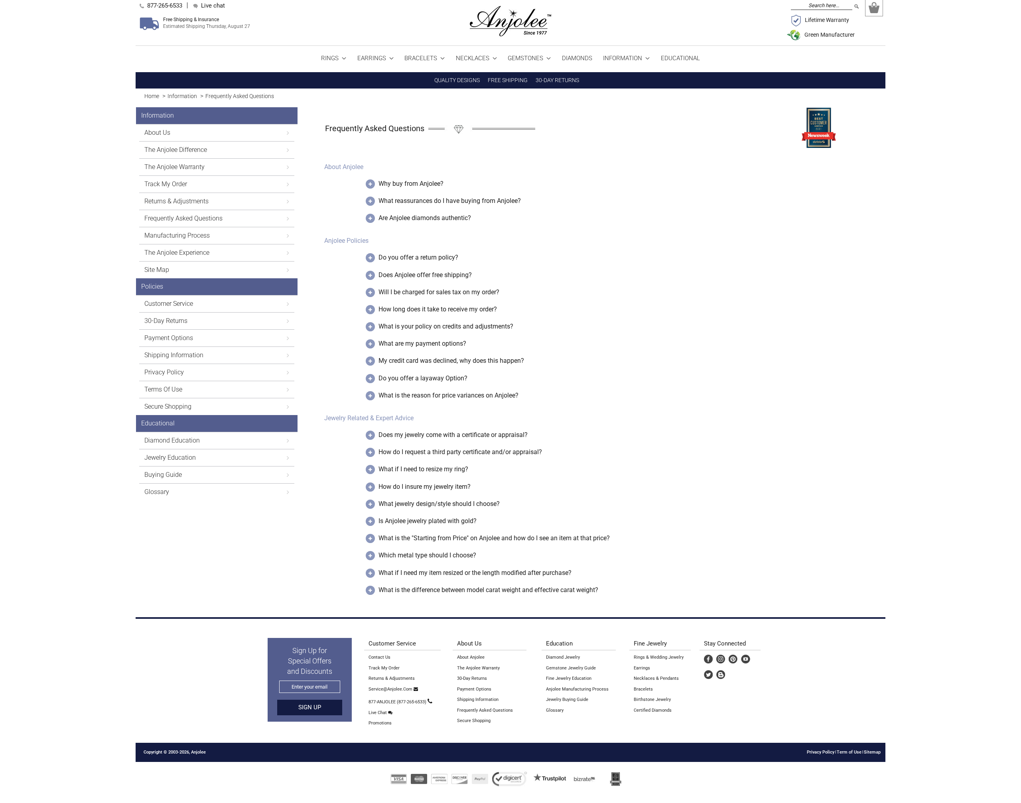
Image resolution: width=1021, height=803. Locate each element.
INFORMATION (623, 58)
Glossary (555, 710)
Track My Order (384, 668)
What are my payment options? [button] (422, 343)
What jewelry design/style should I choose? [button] (439, 504)
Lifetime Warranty (827, 20)
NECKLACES (473, 58)
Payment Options (474, 689)
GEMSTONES (526, 58)
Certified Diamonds (653, 710)
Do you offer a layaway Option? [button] (422, 378)
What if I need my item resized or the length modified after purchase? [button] (475, 573)
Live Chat (378, 712)
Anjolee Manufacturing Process (577, 689)
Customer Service (392, 643)
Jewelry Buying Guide (567, 699)
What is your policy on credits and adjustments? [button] (445, 326)
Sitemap (872, 752)
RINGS (330, 58)
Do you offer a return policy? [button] (418, 257)
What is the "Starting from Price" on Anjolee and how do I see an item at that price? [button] (494, 538)
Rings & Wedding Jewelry (659, 657)
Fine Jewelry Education (568, 678)
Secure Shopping (474, 720)
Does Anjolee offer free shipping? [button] (425, 275)
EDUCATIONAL (680, 58)
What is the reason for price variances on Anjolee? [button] (448, 395)
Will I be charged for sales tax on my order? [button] (438, 292)
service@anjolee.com (391, 689)
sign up (309, 707)
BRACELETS (421, 58)
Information (182, 96)
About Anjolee (471, 657)
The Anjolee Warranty (478, 668)
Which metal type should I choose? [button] (427, 555)
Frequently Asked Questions (239, 96)
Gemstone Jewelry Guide (571, 668)
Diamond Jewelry (563, 657)
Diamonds (577, 58)
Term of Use (849, 752)
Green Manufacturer (829, 34)
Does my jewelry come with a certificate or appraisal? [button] (453, 435)
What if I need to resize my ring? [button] (423, 469)
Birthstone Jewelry (652, 699)
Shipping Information (478, 699)
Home (151, 96)
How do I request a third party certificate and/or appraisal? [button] (460, 452)
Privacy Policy (820, 752)
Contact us (379, 657)
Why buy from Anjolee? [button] (410, 183)
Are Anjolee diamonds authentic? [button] (424, 218)
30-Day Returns (472, 678)
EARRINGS (372, 58)
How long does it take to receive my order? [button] (437, 309)
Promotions (380, 723)
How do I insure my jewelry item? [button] (424, 486)
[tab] (593, 172)
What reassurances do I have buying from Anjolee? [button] (449, 201)
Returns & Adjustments (392, 678)
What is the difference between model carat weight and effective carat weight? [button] (488, 590)
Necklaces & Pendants (656, 678)
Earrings (642, 668)
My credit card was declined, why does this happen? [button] (451, 360)
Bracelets (643, 689)
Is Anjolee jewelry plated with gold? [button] (427, 521)
